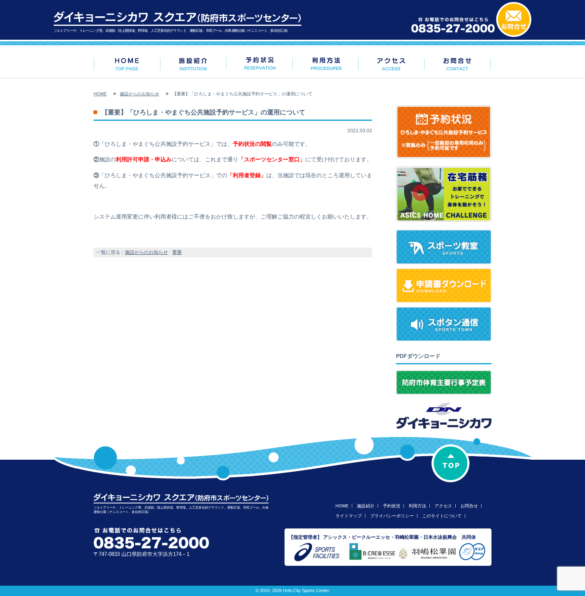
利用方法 (417, 505)
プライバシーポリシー (392, 515)
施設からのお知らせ (139, 93)
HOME (100, 93)
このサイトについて (442, 515)
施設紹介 (365, 505)
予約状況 (391, 505)
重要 (177, 252)
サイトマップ (348, 515)
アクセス (443, 505)
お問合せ (469, 505)
